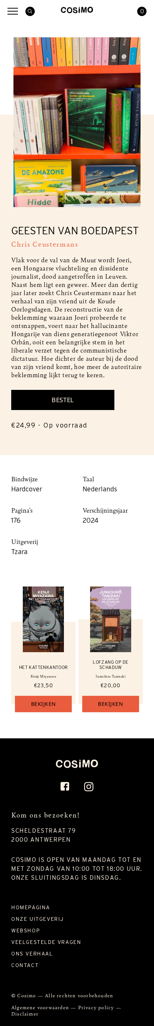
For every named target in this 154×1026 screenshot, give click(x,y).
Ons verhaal (32, 954)
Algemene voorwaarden (41, 1007)
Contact (24, 965)
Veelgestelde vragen (46, 942)
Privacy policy (97, 1007)
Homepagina (30, 907)
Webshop (25, 930)
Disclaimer (24, 1013)
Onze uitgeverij (37, 919)
